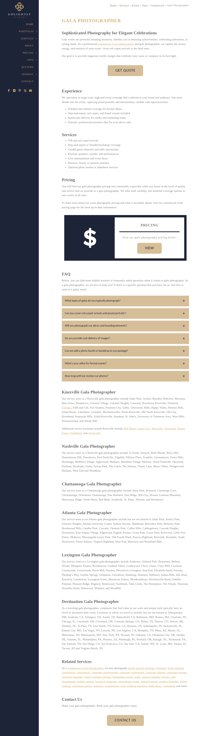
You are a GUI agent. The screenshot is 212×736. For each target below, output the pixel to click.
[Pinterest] (19, 90)
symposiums (112, 686)
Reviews (28, 67)
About (29, 46)
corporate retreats (176, 672)
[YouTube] (25, 90)
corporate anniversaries (105, 672)
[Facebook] (9, 90)
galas (137, 677)
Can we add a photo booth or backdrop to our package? (96, 351)
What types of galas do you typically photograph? (93, 300)
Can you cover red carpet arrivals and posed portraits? (95, 313)
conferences (68, 672)
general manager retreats (155, 677)
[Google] (30, 90)
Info (30, 60)
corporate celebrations (131, 672)
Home (30, 24)
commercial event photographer (116, 43)
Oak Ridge (130, 428)
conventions (83, 672)
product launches (168, 681)
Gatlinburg (76, 433)
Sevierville (94, 433)
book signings (176, 668)
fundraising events (122, 677)
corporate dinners (155, 672)
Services (27, 38)
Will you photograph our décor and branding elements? (96, 325)
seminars (98, 686)
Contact (27, 81)
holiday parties (85, 681)
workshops (169, 686)
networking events (128, 681)
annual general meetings (141, 668)
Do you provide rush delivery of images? (87, 338)
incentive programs (106, 681)
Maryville (157, 428)
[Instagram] (14, 90)
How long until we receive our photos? (86, 376)
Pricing (28, 53)
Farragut (66, 407)
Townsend (170, 428)
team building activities (133, 686)
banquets (161, 668)
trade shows (155, 686)
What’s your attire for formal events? (86, 363)
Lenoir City (143, 428)
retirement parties (82, 686)
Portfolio (26, 31)
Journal (28, 74)
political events (149, 681)
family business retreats (97, 677)
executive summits (72, 677)
